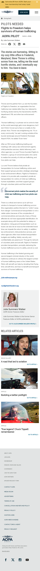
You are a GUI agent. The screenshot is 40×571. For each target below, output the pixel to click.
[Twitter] (12, 560)
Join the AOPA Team (10, 473)
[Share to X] (14, 44)
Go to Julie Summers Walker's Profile (22, 324)
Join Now (24, 12)
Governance (8, 469)
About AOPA (8, 453)
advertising (8, 496)
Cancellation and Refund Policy (17, 505)
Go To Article (31, 364)
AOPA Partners (9, 477)
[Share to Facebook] (9, 44)
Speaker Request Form (11, 480)
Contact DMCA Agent (12, 524)
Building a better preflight (14, 395)
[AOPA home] (7, 13)
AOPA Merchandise (11, 520)
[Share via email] (24, 44)
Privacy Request (10, 529)
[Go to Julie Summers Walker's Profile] (10, 307)
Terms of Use (9, 501)
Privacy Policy (9, 510)
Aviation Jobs (9, 515)
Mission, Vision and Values (12, 465)
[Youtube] (27, 560)
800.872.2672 (5, 551)
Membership (8, 461)
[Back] (2, 18)
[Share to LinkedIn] (19, 44)
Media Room (8, 491)
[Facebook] (5, 560)
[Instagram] (20, 560)
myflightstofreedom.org (10, 286)
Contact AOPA (9, 487)
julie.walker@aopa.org (9, 278)
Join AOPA (7, 457)
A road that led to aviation (14, 361)
